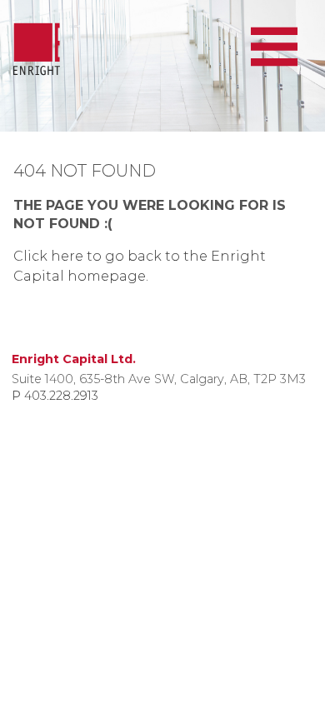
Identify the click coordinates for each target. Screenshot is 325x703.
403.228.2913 (61, 395)
